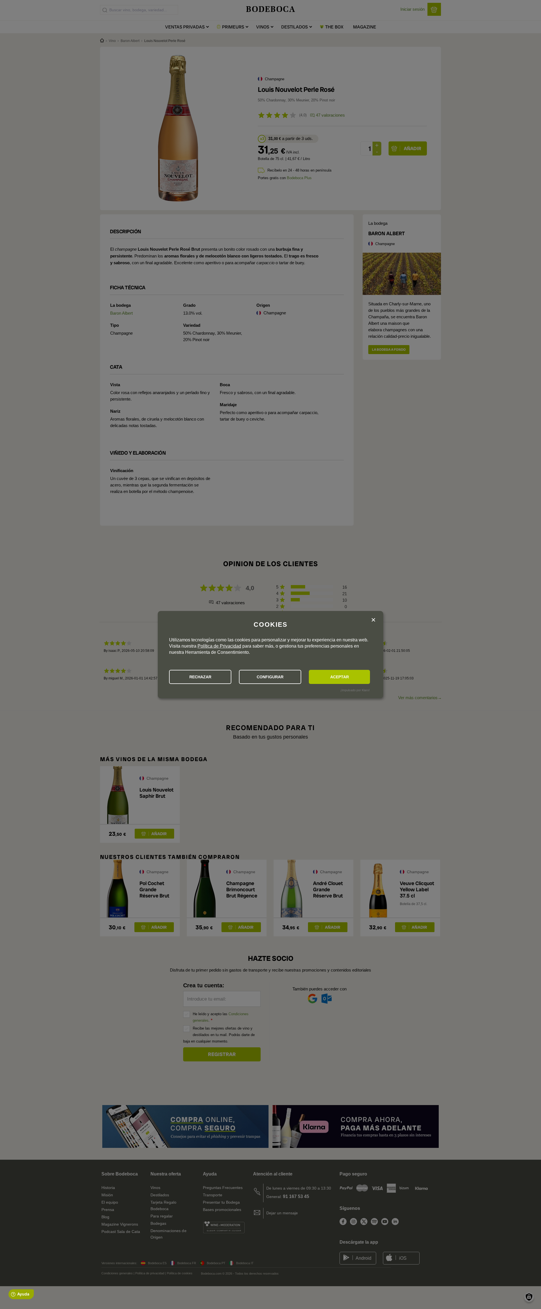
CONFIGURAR (270, 677)
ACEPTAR (339, 677)
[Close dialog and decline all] (373, 620)
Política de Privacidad (219, 646)
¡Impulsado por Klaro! (355, 690)
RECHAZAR (200, 677)
